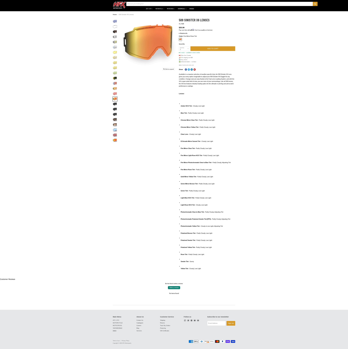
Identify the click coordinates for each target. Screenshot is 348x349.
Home (115, 14)
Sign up (231, 323)
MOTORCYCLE (159, 9)
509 (182, 24)
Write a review (174, 287)
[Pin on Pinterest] (194, 69)
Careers (138, 325)
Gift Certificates (164, 331)
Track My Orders (165, 325)
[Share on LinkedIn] (192, 69)
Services (139, 331)
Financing (163, 328)
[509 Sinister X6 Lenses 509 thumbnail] (115, 21)
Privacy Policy (125, 340)
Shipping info (183, 33)
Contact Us (139, 320)
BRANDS (191, 9)
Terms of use (116, 340)
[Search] (315, 4)
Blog (137, 328)
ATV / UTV (149, 9)
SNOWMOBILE (182, 9)
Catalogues (139, 323)
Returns (162, 323)
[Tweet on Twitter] (189, 69)
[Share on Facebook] (186, 69)
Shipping (162, 320)
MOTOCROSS (170, 9)
